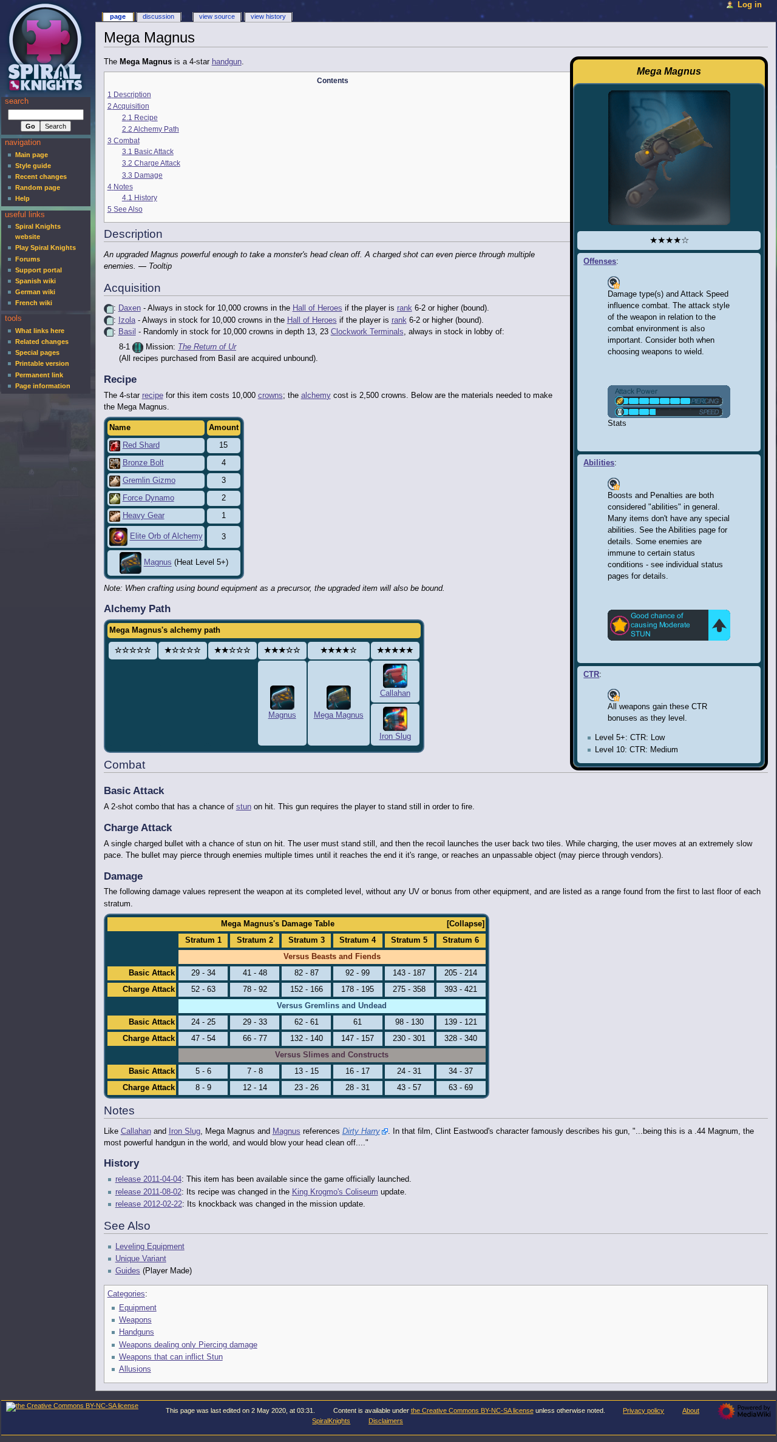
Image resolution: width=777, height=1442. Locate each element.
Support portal (38, 270)
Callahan (395, 693)
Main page (31, 154)
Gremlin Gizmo (149, 480)
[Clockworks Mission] (137, 347)
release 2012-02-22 (148, 1204)
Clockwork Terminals (367, 332)
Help (22, 198)
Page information (42, 385)
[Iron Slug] (395, 719)
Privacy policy (643, 1410)
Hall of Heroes (317, 308)
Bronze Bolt (143, 463)
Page (118, 16)
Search (17, 101)
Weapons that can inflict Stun (171, 1357)
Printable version (42, 363)
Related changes (42, 341)
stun (243, 807)
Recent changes (41, 176)
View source (217, 16)
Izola (126, 320)
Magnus (158, 563)
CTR (591, 674)
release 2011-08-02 (148, 1192)
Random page (37, 187)
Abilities (598, 463)
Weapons (135, 1320)
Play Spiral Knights (45, 247)
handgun (227, 62)
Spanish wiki (35, 281)
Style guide (33, 165)
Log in (750, 5)
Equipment (138, 1308)
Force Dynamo (148, 498)
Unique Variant (140, 1259)
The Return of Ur (207, 347)
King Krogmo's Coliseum (335, 1192)
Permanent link (39, 375)
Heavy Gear (144, 515)
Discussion (158, 16)
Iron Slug (395, 736)
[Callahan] (395, 676)
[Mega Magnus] (339, 697)
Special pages (37, 352)
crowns (270, 395)
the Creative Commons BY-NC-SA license (472, 1410)
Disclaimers (385, 1420)
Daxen (129, 308)
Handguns (136, 1332)
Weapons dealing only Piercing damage (188, 1345)
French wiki (33, 302)
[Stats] (669, 401)
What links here (39, 330)
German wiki (35, 291)
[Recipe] (109, 308)
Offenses (599, 261)
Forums (27, 259)
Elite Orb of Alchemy (166, 537)
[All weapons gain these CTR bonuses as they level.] (614, 694)
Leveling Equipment (150, 1246)
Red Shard (141, 445)
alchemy (316, 395)
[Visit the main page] (47, 47)
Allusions (135, 1369)
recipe (152, 395)
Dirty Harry (361, 1131)
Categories (126, 1294)
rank (404, 308)
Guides (127, 1271)
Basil (127, 332)
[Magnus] (282, 697)
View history (268, 16)
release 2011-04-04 (148, 1179)
